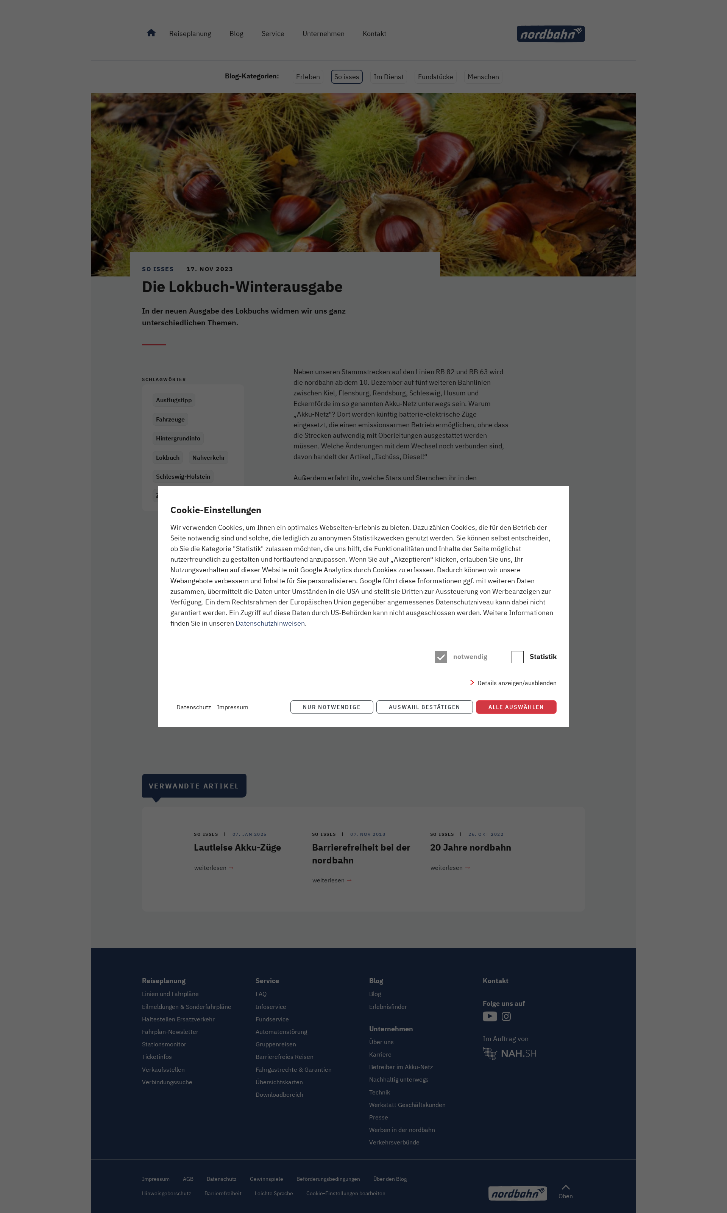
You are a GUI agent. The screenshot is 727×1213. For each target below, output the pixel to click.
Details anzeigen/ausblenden (517, 683)
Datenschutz (193, 707)
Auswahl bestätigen (424, 706)
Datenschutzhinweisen (270, 623)
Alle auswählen (516, 706)
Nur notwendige (332, 706)
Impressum (232, 707)
